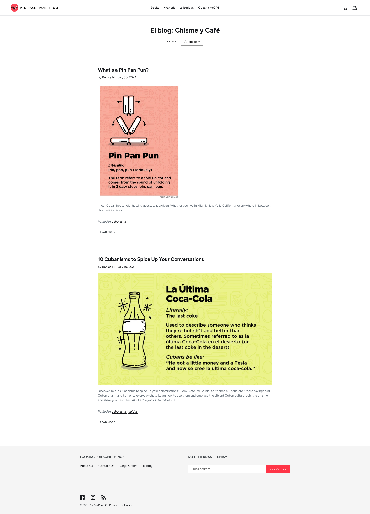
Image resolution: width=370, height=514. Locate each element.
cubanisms (119, 221)
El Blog (147, 466)
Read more (107, 232)
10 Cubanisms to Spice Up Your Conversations (151, 259)
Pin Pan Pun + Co (98, 505)
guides (133, 411)
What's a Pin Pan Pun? (123, 70)
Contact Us (106, 466)
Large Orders (128, 466)
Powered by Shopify (120, 505)
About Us (86, 466)
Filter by (172, 41)
